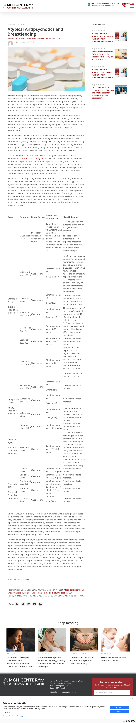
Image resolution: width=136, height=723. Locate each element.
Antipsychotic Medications (20, 38)
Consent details (8, 716)
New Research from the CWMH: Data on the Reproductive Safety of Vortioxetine (102, 55)
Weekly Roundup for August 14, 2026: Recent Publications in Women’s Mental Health (102, 37)
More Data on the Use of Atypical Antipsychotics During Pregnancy (82, 660)
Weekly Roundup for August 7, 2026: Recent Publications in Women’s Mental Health (102, 73)
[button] (17, 604)
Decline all (119, 712)
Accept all (119, 707)
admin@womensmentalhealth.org (63, 692)
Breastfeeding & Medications (48, 38)
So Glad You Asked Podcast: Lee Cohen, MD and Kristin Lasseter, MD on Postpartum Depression (103, 92)
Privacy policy (21, 716)
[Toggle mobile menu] (132, 6)
